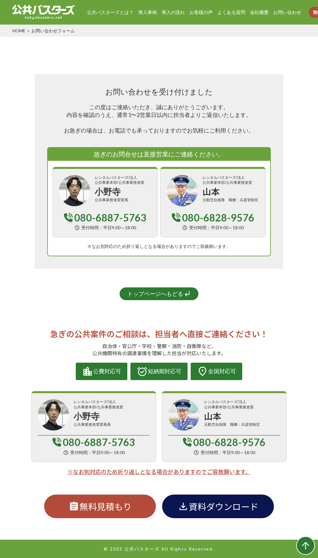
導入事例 (147, 12)
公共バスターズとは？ (110, 12)
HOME (18, 30)
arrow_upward (305, 545)
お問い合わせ (287, 12)
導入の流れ (173, 12)
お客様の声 (201, 12)
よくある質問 (231, 12)
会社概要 (259, 12)
